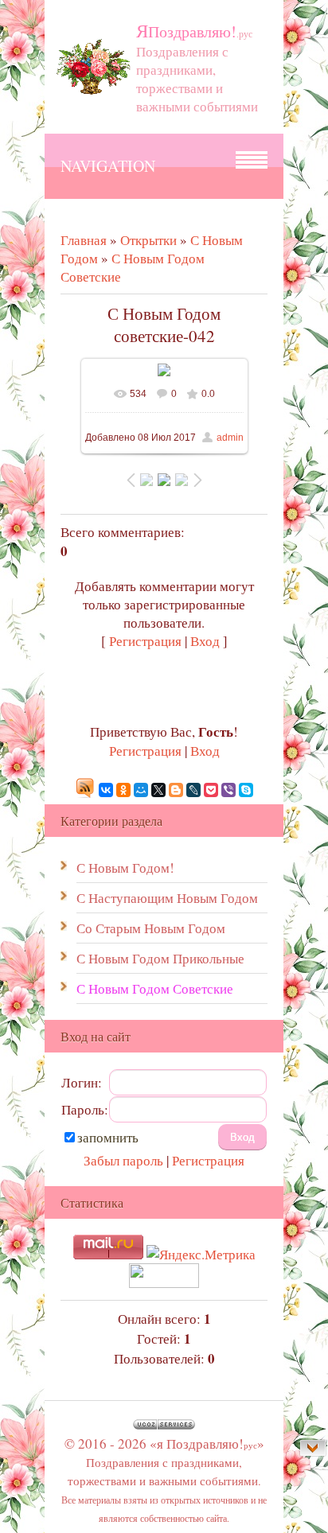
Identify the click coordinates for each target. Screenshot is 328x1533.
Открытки (148, 240)
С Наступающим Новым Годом (167, 898)
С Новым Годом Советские (154, 988)
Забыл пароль (123, 1160)
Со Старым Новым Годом (150, 928)
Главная (84, 240)
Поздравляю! (194, 31)
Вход (205, 641)
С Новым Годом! (125, 867)
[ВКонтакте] (106, 790)
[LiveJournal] (193, 790)
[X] (158, 790)
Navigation (108, 166)
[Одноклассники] (123, 790)
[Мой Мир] (141, 790)
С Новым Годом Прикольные (160, 958)
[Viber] (228, 790)
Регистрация (145, 641)
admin (230, 437)
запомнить (108, 1137)
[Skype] (246, 790)
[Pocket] (211, 790)
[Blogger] (176, 790)
